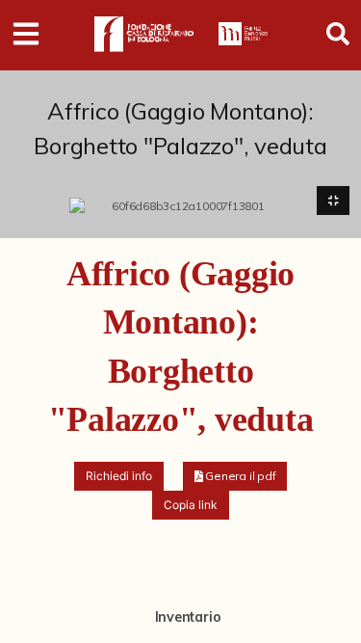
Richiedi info (119, 476)
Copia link (191, 504)
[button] (235, 476)
